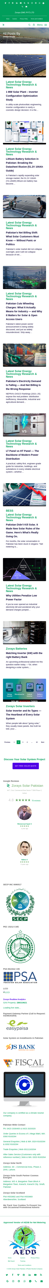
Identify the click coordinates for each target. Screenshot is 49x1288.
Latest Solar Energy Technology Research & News (21, 85)
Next (42, 742)
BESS (9, 510)
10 (37, 742)
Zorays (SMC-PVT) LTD (24, 12)
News (10, 1258)
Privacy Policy (35, 1258)
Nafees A (24, 860)
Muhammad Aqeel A (24, 824)
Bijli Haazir (11, 1261)
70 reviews (36, 801)
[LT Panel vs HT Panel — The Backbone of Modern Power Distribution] (24, 424)
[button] (42, 25)
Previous (7, 742)
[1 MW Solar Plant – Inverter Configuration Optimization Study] (24, 65)
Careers (22, 1258)
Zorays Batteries (16, 648)
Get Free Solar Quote (25, 766)
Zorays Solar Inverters (20, 706)
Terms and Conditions (24, 1265)
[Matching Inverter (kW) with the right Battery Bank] (24, 632)
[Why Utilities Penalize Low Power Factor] (24, 569)
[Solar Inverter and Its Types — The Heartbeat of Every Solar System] (24, 690)
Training (22, 1261)
